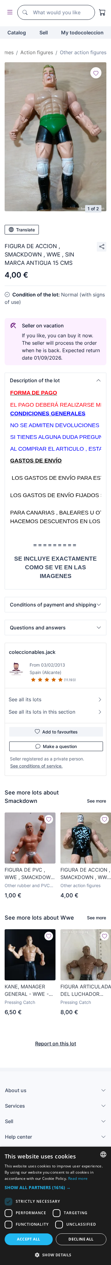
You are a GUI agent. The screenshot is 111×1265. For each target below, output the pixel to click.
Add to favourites (60, 731)
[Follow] (95, 72)
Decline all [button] (80, 1239)
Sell (43, 32)
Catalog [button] (16, 32)
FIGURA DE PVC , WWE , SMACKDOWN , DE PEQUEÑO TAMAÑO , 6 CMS (29, 874)
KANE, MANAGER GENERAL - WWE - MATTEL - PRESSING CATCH (29, 990)
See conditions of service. (36, 765)
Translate (25, 229)
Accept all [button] (28, 1239)
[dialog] (55, 1206)
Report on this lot (55, 1043)
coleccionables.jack (32, 652)
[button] (55, 380)
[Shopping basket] (102, 12)
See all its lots (25, 699)
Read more (78, 1178)
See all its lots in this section (42, 712)
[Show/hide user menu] (8, 12)
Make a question (60, 746)
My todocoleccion (82, 32)
